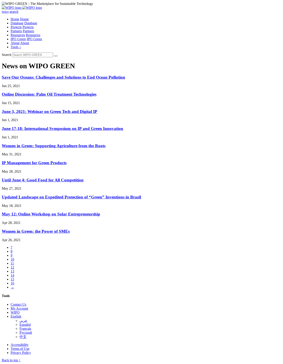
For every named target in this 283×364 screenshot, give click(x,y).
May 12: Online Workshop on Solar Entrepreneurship (51, 214)
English (16, 316)
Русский (25, 332)
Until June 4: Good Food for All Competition (43, 180)
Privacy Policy (21, 352)
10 (12, 259)
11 (12, 263)
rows (5, 11)
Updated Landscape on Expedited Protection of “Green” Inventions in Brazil (71, 197)
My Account (19, 308)
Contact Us (18, 304)
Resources (18, 35)
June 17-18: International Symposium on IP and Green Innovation (62, 128)
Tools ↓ (16, 47)
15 (12, 279)
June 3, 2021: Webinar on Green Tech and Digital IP (49, 111)
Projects (16, 27)
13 (12, 271)
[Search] (55, 56)
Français (25, 328)
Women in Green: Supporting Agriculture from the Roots (53, 145)
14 (12, 275)
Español (25, 324)
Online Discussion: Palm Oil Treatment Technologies (49, 94)
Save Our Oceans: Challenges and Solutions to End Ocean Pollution (63, 77)
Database (17, 23)
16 (12, 283)
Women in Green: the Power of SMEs (36, 231)
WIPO (15, 312)
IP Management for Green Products (34, 162)
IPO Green (18, 39)
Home (15, 19)
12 (12, 267)
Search (6, 55)
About (15, 43)
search (14, 11)
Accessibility (20, 345)
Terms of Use (20, 349)
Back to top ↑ (11, 360)
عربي (23, 320)
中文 (23, 337)
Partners (16, 31)
